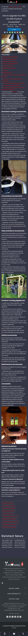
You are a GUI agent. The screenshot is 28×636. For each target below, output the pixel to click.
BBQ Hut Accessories (7, 503)
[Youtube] (15, 617)
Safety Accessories (7, 66)
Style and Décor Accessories (9, 61)
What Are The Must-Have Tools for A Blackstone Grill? (7, 547)
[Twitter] (13, 617)
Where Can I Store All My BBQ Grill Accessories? (20, 545)
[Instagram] (18, 617)
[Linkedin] (10, 617)
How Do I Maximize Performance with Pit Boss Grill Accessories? (20, 544)
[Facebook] (7, 617)
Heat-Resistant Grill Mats (8, 508)
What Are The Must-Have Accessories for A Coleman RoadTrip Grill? (7, 544)
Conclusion (5, 70)
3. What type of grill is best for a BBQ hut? (14, 83)
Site (20, 26)
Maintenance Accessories (9, 68)
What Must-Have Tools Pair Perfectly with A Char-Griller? (7, 545)
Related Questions (7, 72)
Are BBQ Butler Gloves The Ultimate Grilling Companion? (20, 540)
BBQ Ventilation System (8, 511)
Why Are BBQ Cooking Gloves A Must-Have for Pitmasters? (7, 540)
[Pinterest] (20, 617)
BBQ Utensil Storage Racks (9, 527)
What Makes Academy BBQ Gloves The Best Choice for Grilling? (7, 542)
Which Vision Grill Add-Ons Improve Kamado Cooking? (20, 542)
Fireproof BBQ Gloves (7, 513)
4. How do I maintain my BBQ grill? (12, 85)
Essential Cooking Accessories (10, 57)
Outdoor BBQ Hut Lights (8, 505)
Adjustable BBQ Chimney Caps (10, 521)
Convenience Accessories (9, 59)
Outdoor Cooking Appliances (9, 63)
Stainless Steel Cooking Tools (10, 516)
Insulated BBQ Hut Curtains (9, 524)
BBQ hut (15, 92)
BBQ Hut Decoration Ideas (9, 519)
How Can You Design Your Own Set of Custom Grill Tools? (20, 547)
